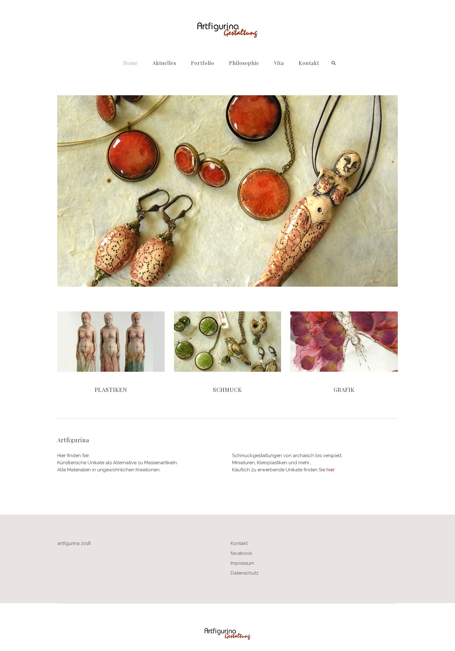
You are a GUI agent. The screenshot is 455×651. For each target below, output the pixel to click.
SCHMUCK (227, 389)
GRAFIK (344, 389)
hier (331, 470)
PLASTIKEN (111, 389)
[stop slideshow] (241, 280)
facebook (241, 553)
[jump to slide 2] (227, 280)
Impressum (242, 563)
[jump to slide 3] (234, 280)
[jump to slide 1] (221, 280)
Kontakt (239, 543)
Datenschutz (244, 573)
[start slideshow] (214, 280)
